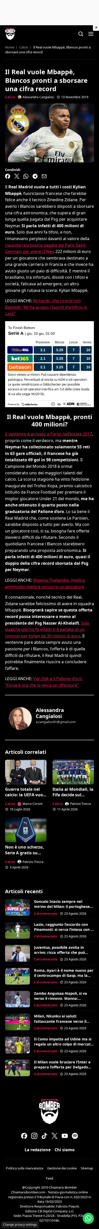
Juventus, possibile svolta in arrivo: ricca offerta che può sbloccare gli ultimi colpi (59, 952)
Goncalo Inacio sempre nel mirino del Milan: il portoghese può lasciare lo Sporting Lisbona (63, 906)
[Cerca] (81, 34)
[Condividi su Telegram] (35, 176)
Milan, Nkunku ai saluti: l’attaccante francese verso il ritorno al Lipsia (60, 1021)
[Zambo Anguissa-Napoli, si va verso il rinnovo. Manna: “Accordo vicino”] (17, 999)
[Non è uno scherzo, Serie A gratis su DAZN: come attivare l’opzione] (25, 829)
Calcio (10, 97)
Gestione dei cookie (62, 1168)
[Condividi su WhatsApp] (25, 176)
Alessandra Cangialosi (50, 713)
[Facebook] (24, 1136)
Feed (49, 1178)
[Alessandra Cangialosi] (20, 718)
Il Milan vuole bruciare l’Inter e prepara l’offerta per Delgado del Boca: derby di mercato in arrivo (62, 1070)
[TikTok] (44, 1136)
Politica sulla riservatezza (24, 1168)
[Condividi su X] (16, 176)
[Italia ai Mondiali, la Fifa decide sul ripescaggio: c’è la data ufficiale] (73, 772)
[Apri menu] (91, 34)
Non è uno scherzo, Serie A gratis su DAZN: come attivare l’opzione (24, 855)
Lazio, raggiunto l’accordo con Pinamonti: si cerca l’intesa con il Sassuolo (63, 929)
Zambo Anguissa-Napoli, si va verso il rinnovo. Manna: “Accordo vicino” (60, 998)
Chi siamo (65, 1150)
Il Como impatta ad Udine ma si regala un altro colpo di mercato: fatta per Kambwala (64, 1044)
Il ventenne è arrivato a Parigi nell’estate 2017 (48, 434)
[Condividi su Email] (44, 176)
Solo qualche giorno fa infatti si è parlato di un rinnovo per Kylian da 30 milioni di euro (47, 629)
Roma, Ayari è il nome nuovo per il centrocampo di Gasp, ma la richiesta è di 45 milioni (64, 975)
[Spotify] (75, 1136)
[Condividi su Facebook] (7, 176)
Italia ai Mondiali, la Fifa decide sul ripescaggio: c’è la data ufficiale (73, 797)
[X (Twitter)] (55, 1136)
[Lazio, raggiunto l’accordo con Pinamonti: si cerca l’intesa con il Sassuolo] (17, 930)
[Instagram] (34, 1136)
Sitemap (87, 1168)
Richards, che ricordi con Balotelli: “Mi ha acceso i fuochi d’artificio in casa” (46, 307)
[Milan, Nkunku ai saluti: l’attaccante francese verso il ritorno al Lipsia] (17, 1022)
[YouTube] (65, 1136)
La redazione (38, 1150)
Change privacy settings (20, 1224)
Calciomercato (45, 913)
